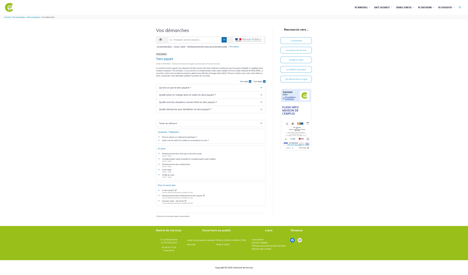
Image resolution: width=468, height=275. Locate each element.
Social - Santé (180, 47)
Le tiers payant (168, 190)
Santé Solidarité (382, 7)
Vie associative (445, 7)
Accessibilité (257, 239)
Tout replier (244, 81)
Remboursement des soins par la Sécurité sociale (207, 47)
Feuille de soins (168, 175)
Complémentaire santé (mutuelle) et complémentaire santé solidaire (189, 159)
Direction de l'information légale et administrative (173, 216)
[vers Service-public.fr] (248, 40)
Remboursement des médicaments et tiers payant (182, 196)
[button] (460, 7)
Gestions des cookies (261, 249)
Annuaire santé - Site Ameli (173, 201)
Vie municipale (361, 7)
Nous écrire (168, 250)
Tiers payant (234, 47)
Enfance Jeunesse (404, 7)
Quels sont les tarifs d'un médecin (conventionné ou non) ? (185, 140)
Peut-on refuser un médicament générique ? (179, 137)
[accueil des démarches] (160, 39)
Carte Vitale (166, 170)
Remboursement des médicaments (176, 164)
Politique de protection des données (269, 245)
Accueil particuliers (164, 47)
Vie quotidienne (425, 7)
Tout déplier (258, 81)
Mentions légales (260, 242)
